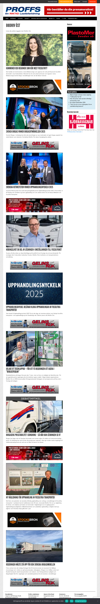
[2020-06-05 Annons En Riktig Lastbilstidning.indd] (34, 145)
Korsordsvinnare (52, 1)
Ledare (20, 18)
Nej (72, 601)
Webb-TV (51, 18)
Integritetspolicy (81, 601)
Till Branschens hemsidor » (75, 132)
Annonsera (93, 1)
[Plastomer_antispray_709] (81, 33)
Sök (64, 18)
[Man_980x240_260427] (34, 205)
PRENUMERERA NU (66, 1)
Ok (67, 601)
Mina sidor (77, 1)
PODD (58, 18)
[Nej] (98, 601)
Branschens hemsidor (39, 18)
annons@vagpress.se (65, 597)
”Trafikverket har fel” (75, 97)
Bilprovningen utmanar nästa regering (80, 95)
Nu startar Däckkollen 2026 (77, 102)
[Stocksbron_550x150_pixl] (34, 87)
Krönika (13, 18)
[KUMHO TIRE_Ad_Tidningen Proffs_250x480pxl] (79, 64)
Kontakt (85, 1)
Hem (7, 18)
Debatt (27, 18)
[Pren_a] (69, 10)
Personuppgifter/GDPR (81, 596)
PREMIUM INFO (72, 18)
